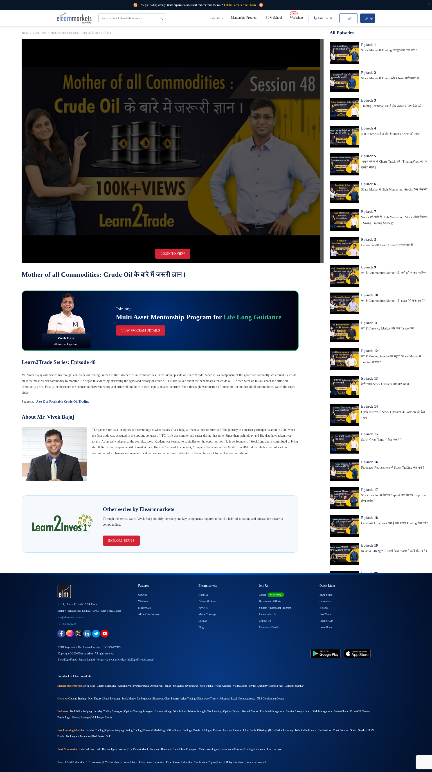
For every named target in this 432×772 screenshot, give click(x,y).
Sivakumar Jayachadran (185, 685)
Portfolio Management (272, 711)
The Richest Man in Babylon (143, 749)
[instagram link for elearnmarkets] (70, 633)
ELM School (274, 17)
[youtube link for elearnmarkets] (105, 633)
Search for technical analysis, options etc (122, 18)
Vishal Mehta (240, 685)
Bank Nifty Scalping (81, 711)
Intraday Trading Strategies (108, 711)
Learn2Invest (326, 627)
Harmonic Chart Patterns (166, 698)
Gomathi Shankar (294, 685)
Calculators (325, 601)
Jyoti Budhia (206, 685)
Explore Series (121, 540)
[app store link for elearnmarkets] (358, 653)
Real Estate (98, 736)
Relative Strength (196, 711)
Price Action (179, 711)
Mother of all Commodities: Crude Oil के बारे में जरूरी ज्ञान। (82, 32)
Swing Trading (134, 730)
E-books (324, 607)
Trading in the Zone (254, 749)
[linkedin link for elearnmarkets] (87, 633)
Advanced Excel (228, 698)
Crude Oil (355, 711)
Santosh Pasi (276, 685)
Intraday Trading (95, 730)
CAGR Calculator (74, 762)
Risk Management (322, 711)
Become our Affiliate (270, 601)
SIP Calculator (93, 762)
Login (348, 18)
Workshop (296, 15)
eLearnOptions (129, 762)
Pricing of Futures (211, 730)
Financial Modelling (154, 730)
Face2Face (325, 614)
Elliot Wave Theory (207, 698)
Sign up (368, 18)
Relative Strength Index (298, 711)
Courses (215, 18)
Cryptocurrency (246, 698)
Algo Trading (188, 698)
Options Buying (231, 711)
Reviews (203, 607)
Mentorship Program (244, 17)
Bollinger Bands (191, 730)
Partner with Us (267, 614)
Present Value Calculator (179, 762)
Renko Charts (341, 711)
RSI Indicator (173, 730)
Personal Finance (232, 730)
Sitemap (202, 620)
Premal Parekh (141, 685)
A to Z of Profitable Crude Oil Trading (62, 401)
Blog (201, 627)
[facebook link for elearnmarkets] (61, 633)
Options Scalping (114, 730)
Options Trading (77, 698)
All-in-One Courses (148, 614)
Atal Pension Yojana (205, 762)
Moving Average (81, 717)
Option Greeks (358, 730)
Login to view (173, 253)
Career (270, 594)
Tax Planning (214, 711)
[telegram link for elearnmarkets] (96, 633)
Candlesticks (324, 730)
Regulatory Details (269, 627)
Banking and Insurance (78, 736)
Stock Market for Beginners (136, 698)
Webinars (143, 601)
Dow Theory (94, 698)
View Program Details (140, 330)
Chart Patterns (340, 730)
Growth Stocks (250, 711)
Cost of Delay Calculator (230, 762)
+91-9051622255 (66, 623)
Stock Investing (111, 698)
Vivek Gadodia (223, 685)
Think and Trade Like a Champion (179, 749)
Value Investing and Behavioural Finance (221, 749)
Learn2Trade (39, 32)
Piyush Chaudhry (258, 685)
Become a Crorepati (255, 762)
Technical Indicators (305, 730)
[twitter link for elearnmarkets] (78, 633)
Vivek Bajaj (89, 685)
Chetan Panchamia (106, 685)
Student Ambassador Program (275, 607)
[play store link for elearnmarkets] (326, 653)
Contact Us (265, 620)
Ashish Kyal (124, 685)
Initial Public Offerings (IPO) (258, 730)
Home (25, 32)
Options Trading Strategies (138, 711)
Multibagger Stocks (101, 717)
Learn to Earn (274, 749)
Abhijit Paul (156, 685)
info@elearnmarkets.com (70, 617)
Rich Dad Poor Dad (89, 749)
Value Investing (284, 730)
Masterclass (144, 607)
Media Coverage (207, 614)
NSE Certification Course (270, 698)
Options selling (163, 711)
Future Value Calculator (151, 762)
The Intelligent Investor (114, 749)
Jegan (168, 685)
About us (203, 594)
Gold (108, 736)
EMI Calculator (111, 762)
